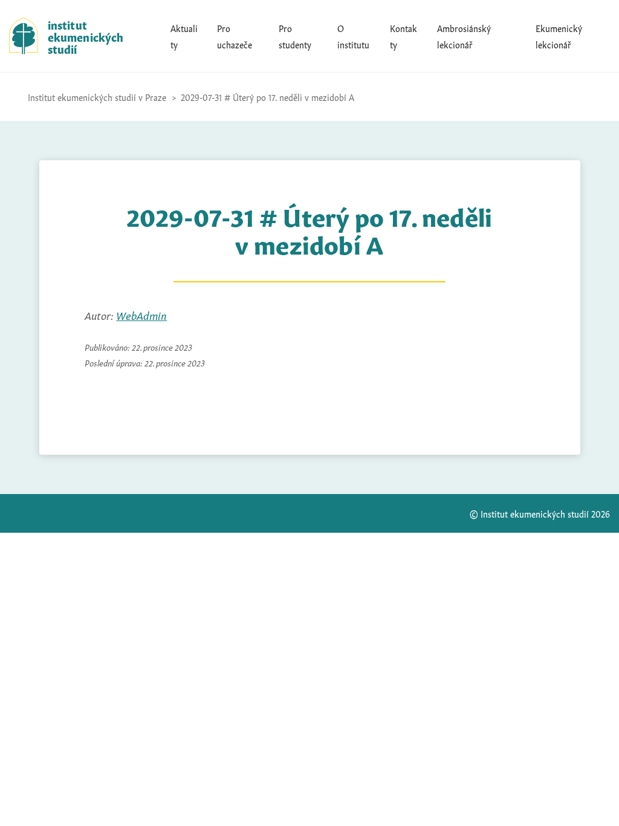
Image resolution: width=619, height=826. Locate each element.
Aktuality (184, 36)
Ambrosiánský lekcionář (464, 36)
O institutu (353, 36)
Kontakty (403, 36)
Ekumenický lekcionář (559, 36)
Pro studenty (295, 36)
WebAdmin (141, 314)
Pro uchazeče (234, 36)
